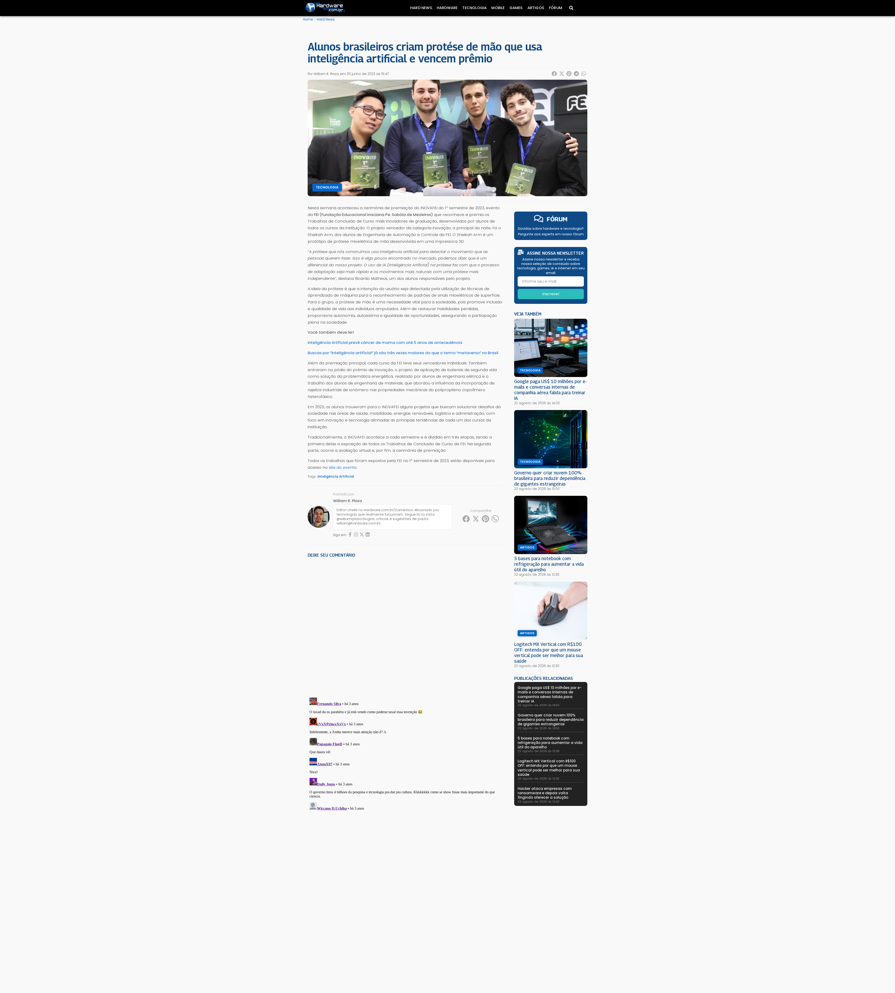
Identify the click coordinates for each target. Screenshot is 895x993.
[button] (554, 73)
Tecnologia (474, 7)
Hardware (447, 7)
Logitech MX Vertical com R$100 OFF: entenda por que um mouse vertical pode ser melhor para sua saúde (548, 652)
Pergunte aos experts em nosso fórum (551, 234)
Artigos (535, 7)
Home (308, 19)
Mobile (498, 7)
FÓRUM (557, 219)
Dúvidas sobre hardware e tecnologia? (551, 228)
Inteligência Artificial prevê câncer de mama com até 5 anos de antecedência (385, 342)
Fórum (555, 7)
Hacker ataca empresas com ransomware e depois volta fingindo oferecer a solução (545, 793)
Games (516, 7)
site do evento (343, 467)
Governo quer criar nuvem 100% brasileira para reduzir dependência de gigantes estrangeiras (549, 478)
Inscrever (551, 294)
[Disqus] (405, 626)
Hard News (421, 7)
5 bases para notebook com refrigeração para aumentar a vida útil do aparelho (549, 564)
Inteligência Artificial (335, 476)
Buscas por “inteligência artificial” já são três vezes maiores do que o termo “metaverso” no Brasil (403, 353)
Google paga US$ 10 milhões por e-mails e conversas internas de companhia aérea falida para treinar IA (550, 390)
